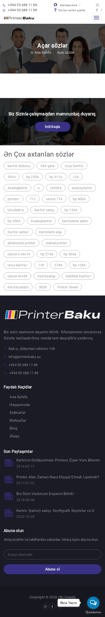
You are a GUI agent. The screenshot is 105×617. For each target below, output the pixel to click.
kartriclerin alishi (75, 221)
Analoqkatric (17, 188)
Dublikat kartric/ (78, 276)
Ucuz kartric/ (18, 265)
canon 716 (54, 199)
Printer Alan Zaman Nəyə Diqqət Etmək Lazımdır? (57, 477)
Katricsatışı (46, 276)
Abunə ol (52, 569)
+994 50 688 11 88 (22, 10)
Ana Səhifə (43, 52)
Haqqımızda (19, 405)
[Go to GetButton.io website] (93, 612)
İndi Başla (52, 127)
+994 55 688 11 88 (22, 5)
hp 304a (69, 254)
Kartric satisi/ (18, 232)
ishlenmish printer (21, 243)
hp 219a (47, 254)
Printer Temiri (67, 287)
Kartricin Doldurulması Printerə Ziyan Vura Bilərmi (58, 460)
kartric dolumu (19, 166)
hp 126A (70, 210)
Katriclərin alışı (50, 232)
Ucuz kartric (74, 166)
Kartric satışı (44, 210)
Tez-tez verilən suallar (72, 10)
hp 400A (79, 199)
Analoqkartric (41, 221)
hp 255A (32, 177)
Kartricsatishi (18, 287)
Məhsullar (17, 420)
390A (12, 177)
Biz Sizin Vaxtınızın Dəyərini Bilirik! (45, 494)
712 (33, 199)
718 (41, 265)
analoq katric (82, 188)
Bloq (13, 428)
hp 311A (55, 177)
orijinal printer (56, 243)
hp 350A (14, 221)
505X (43, 287)
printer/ (14, 199)
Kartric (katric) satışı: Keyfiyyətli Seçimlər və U (55, 510)
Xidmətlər (17, 412)
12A (76, 177)
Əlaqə (14, 436)
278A (58, 265)
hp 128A (79, 265)
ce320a (56, 188)
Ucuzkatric (16, 210)
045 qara (48, 166)
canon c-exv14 (19, 254)
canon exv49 (17, 276)
